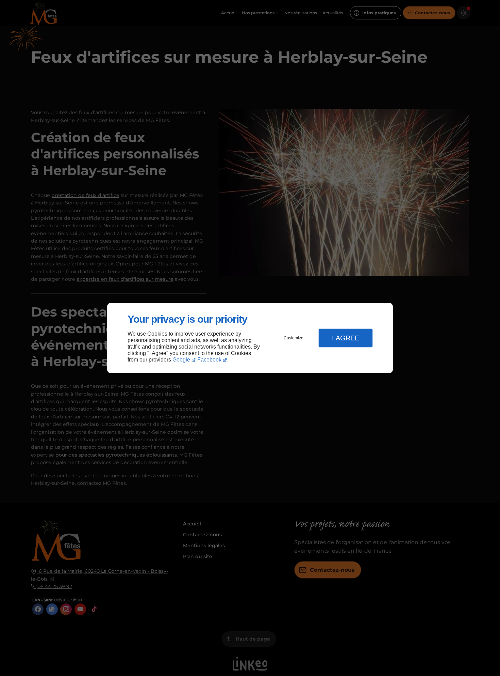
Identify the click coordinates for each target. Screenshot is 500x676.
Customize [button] (293, 338)
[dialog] (250, 338)
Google (181, 360)
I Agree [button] (345, 338)
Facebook (209, 360)
